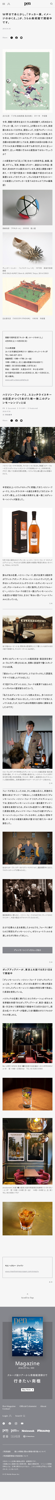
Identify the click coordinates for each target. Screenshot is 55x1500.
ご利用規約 (7, 1451)
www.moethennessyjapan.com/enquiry (22, 1271)
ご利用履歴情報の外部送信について (15, 1456)
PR (4, 408)
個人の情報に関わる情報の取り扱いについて (30, 1451)
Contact (6, 1409)
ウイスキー (23, 408)
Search (18, 1416)
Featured (34, 408)
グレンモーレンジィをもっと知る (27, 950)
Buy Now (26, 1390)
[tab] (3, 4)
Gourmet (12, 408)
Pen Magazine (9, 1406)
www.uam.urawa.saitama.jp (17, 380)
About (43, 1406)
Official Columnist (28, 1406)
